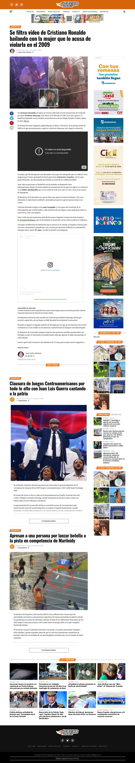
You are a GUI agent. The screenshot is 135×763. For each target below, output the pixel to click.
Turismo (66, 12)
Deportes (104, 12)
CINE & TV (76, 12)
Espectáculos (54, 12)
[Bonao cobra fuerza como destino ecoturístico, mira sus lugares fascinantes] (101, 353)
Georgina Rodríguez (28, 220)
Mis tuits (97, 337)
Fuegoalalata (22, 400)
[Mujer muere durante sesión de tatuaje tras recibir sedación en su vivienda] (117, 353)
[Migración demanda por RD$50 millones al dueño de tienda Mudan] (117, 386)
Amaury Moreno (73, 758)
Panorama (40, 12)
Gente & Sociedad (89, 12)
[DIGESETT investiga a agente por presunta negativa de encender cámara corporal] (101, 369)
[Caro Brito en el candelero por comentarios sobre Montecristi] (117, 369)
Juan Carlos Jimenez (24, 52)
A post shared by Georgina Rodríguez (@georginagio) (50, 299)
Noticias (30, 12)
